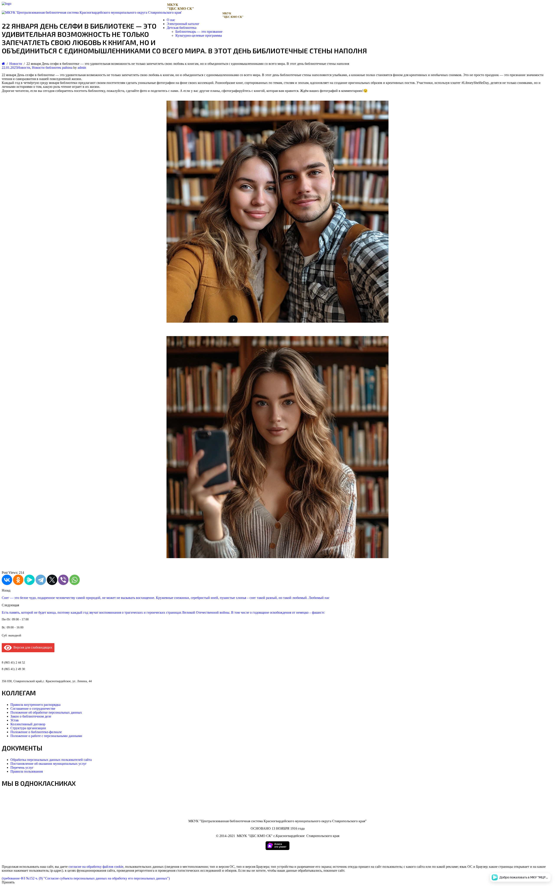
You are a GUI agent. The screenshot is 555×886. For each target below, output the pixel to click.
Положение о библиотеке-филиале (36, 732)
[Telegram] (41, 580)
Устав (14, 720)
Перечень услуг (22, 767)
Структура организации (28, 728)
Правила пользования (26, 771)
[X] (52, 580)
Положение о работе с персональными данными (46, 736)
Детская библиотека (181, 27)
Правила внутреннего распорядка (35, 704)
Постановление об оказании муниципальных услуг (48, 763)
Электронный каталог (183, 24)
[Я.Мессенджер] (29, 580)
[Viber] (63, 580)
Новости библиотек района (52, 67)
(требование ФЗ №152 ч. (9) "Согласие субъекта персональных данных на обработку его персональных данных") (86, 878)
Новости (23, 67)
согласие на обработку (85, 866)
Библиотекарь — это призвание (198, 31)
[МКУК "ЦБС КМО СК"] (6, 3)
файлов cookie (113, 866)
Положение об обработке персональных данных (46, 712)
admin (82, 67)
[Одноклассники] (18, 580)
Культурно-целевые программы (198, 35)
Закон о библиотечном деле (30, 716)
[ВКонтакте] (7, 580)
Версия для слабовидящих (32, 647)
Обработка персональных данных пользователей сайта (51, 760)
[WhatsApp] (74, 580)
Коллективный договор (27, 724)
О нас (171, 20)
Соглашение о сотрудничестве (32, 708)
